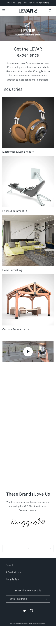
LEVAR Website (14, 572)
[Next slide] (34, 548)
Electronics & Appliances (16, 151)
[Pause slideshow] (50, 548)
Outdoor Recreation (14, 329)
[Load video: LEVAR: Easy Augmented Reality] (28, 351)
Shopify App (12, 579)
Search (10, 565)
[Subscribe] (46, 599)
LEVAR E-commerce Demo (24, 623)
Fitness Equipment (13, 211)
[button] (3, 10)
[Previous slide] (21, 548)
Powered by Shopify (40, 623)
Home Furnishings (12, 270)
